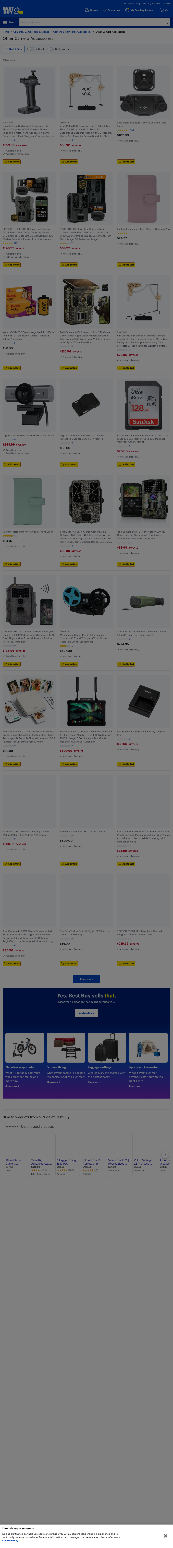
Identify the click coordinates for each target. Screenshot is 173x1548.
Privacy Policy (10, 1540)
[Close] (165, 1536)
